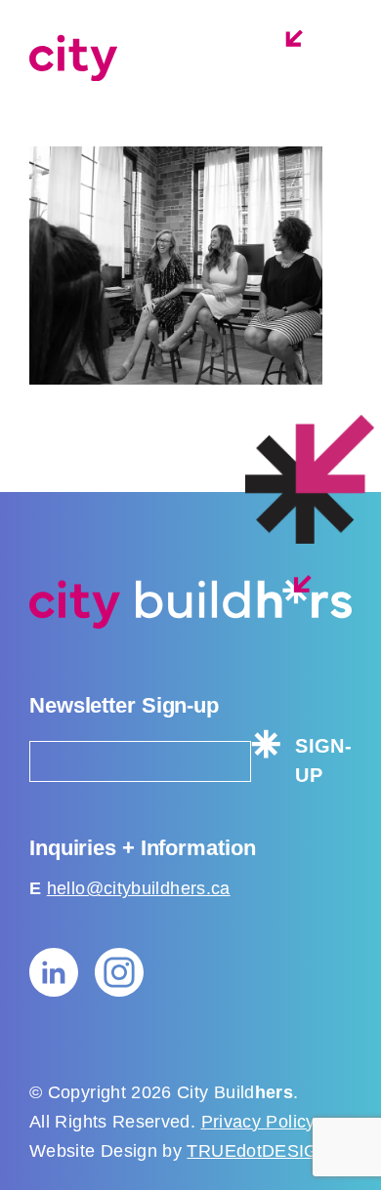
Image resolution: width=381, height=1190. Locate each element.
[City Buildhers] (185, 55)
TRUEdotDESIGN (259, 1151)
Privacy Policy (258, 1121)
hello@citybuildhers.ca (139, 888)
